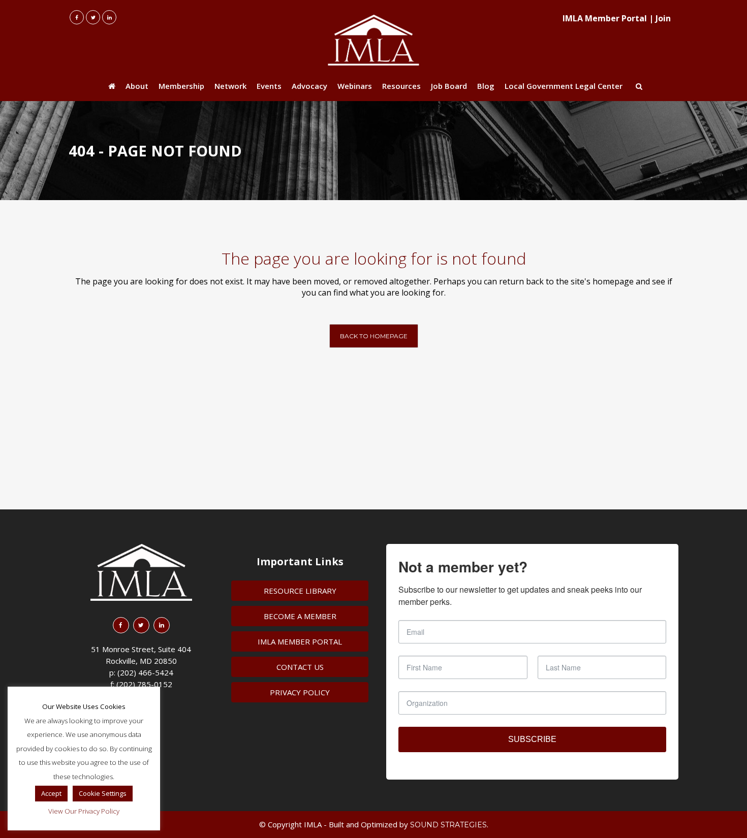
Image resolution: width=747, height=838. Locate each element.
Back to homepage (374, 336)
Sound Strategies (448, 824)
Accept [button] (51, 793)
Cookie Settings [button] (103, 793)
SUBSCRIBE (532, 739)
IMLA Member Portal (605, 18)
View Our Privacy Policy (83, 811)
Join (663, 18)
